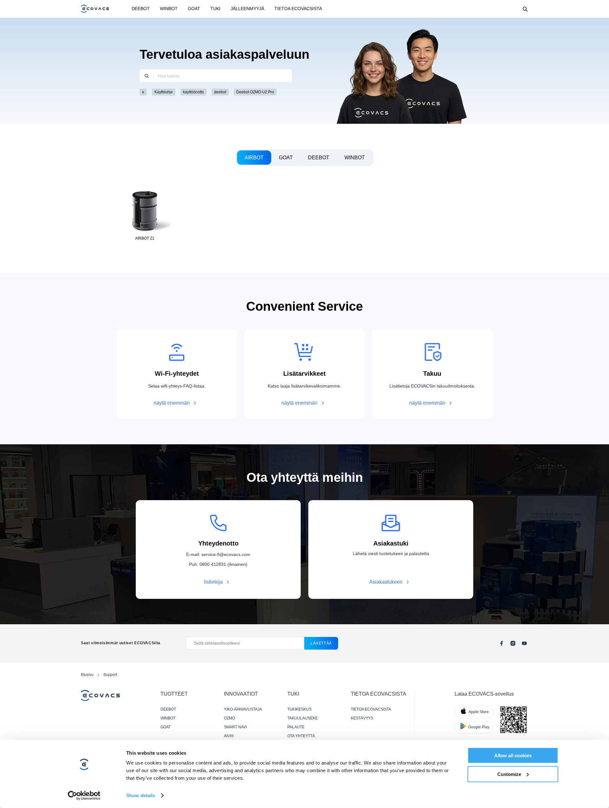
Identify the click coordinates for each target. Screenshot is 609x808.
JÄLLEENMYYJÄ (247, 8)
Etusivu (87, 674)
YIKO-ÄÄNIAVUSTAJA (243, 709)
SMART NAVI (235, 727)
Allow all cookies (513, 755)
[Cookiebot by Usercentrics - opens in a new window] (84, 795)
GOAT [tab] (286, 157)
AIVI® (229, 736)
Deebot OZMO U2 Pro (255, 92)
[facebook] (501, 643)
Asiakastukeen (386, 582)
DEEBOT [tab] (318, 157)
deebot (220, 92)
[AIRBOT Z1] (145, 214)
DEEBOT (141, 8)
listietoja (213, 582)
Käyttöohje (163, 92)
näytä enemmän (172, 403)
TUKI (215, 8)
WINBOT (169, 8)
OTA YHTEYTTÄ (301, 736)
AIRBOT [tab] (254, 157)
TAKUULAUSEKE (302, 718)
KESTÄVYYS (362, 718)
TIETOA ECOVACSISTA (298, 8)
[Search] (525, 9)
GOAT (194, 8)
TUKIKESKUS (299, 709)
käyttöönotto (193, 92)
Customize (509, 774)
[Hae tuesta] (147, 75)
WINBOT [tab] (354, 157)
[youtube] (524, 643)
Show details (140, 795)
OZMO (229, 718)
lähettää (321, 643)
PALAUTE (295, 727)
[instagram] (513, 643)
